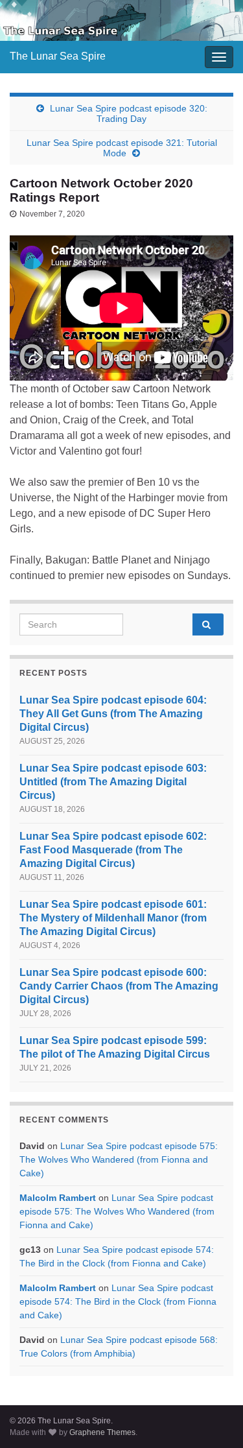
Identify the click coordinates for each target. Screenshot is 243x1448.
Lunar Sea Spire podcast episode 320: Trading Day (128, 113)
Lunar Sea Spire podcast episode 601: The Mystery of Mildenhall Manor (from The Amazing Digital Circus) (113, 918)
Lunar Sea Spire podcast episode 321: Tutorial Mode (122, 147)
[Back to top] (214, 1419)
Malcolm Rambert (57, 1198)
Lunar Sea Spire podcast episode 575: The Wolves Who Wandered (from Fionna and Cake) (118, 1159)
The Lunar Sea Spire (58, 56)
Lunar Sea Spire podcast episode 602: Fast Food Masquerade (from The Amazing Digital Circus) (113, 850)
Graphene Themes (102, 1432)
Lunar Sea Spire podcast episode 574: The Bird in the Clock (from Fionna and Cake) (117, 1301)
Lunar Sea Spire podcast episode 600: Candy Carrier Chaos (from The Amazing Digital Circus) (118, 986)
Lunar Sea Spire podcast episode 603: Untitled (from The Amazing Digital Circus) (113, 782)
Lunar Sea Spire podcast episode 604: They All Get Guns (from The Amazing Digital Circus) (113, 713)
